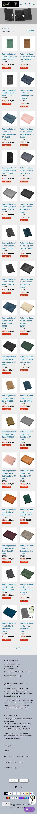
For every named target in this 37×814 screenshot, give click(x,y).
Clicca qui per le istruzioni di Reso (16, 708)
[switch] (32, 803)
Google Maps (17, 676)
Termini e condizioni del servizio (17, 756)
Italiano (13, 781)
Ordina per (5, 28)
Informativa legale (11, 767)
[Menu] (34, 4)
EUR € (23, 781)
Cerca (6, 751)
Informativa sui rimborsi (13, 762)
